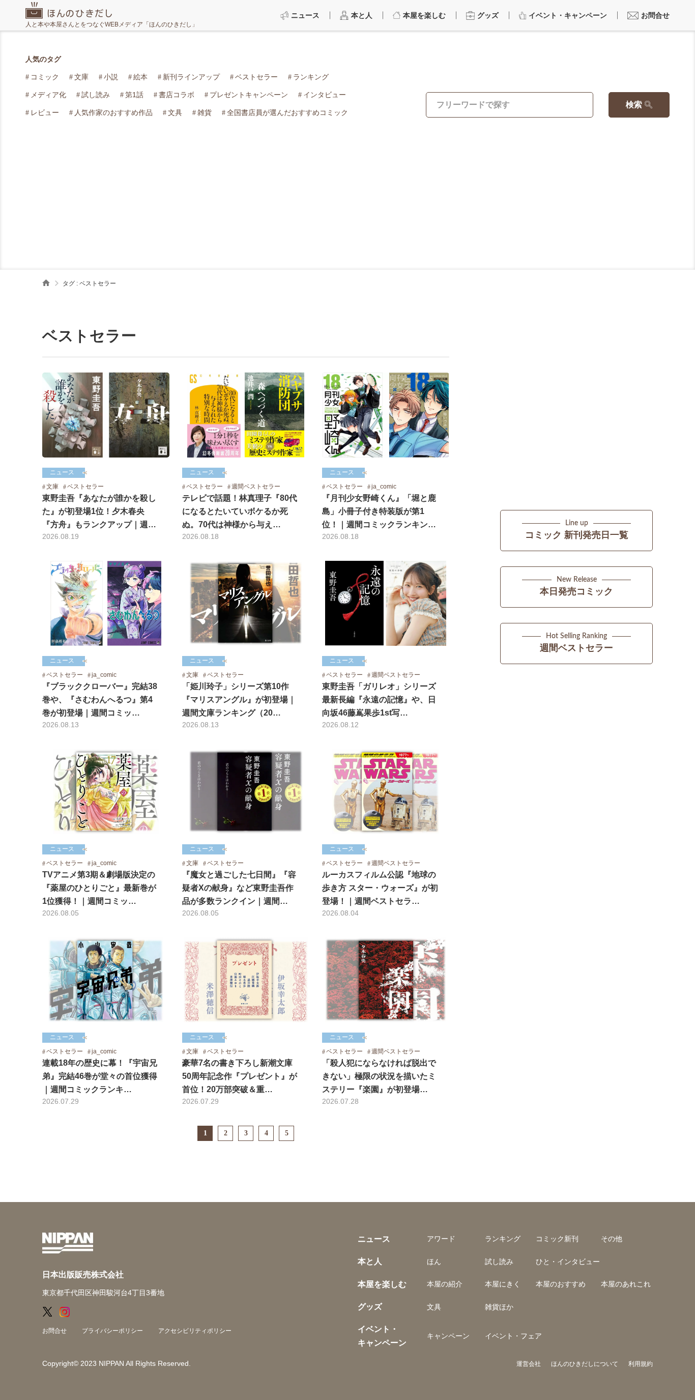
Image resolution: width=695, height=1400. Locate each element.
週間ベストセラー (255, 486)
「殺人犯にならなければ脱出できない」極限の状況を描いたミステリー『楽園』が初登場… (379, 1076)
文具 (175, 112)
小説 (111, 77)
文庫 (81, 77)
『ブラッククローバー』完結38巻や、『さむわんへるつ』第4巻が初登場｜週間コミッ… (99, 699)
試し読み (95, 95)
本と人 (370, 1261)
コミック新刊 (557, 1239)
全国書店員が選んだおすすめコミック (287, 112)
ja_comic (383, 486)
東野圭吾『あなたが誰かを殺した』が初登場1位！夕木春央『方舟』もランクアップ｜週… (99, 511)
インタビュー (324, 95)
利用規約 (640, 1363)
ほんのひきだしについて (584, 1363)
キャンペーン (448, 1336)
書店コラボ (176, 95)
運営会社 (528, 1363)
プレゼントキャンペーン (249, 95)
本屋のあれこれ (626, 1284)
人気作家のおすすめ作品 (113, 112)
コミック (45, 77)
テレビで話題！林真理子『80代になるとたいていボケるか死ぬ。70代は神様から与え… (239, 511)
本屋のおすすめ (561, 1284)
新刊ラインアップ (191, 77)
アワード (441, 1239)
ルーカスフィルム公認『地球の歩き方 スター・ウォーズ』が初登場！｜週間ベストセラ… (380, 887)
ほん (434, 1262)
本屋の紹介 (444, 1284)
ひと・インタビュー (568, 1262)
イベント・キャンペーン (382, 1336)
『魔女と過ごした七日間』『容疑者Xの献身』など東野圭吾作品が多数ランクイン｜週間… (239, 887)
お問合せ (54, 1330)
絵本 (140, 77)
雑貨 (204, 112)
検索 (634, 104)
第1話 (134, 95)
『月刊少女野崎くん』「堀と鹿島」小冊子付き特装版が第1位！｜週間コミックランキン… (379, 511)
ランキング (311, 77)
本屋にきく (502, 1284)
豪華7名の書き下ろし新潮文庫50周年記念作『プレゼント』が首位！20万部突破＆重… (239, 1076)
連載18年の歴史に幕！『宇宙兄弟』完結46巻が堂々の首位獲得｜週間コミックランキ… (99, 1076)
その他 (611, 1239)
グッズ (370, 1306)
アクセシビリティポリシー (194, 1330)
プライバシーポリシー (112, 1330)
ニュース (62, 472)
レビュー (45, 112)
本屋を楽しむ (382, 1284)
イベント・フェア (513, 1336)
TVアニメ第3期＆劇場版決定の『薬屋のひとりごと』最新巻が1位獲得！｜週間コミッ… (99, 887)
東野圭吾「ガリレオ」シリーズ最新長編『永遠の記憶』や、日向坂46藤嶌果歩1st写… (379, 699)
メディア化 (48, 95)
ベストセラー (256, 77)
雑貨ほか (499, 1307)
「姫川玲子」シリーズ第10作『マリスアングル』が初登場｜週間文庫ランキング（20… (239, 699)
